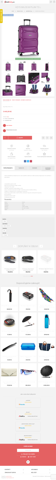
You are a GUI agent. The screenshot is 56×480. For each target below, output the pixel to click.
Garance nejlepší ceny (43, 137)
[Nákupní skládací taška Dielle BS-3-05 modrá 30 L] (46, 346)
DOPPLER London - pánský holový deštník (28, 332)
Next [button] (41, 246)
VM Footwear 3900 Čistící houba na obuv (46, 269)
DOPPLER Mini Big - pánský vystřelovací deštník (9, 306)
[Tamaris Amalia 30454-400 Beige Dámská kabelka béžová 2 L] (9, 372)
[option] (10, 262)
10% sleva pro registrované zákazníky (28, 59)
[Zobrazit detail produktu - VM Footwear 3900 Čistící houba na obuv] (45, 258)
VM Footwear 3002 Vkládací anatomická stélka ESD (28, 269)
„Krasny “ (28, 412)
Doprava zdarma (44, 147)
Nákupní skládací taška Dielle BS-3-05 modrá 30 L (46, 357)
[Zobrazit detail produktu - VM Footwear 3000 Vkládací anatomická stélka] (10, 258)
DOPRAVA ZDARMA (8, 15)
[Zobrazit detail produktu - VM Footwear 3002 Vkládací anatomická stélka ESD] (28, 258)
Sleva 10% (21, 168)
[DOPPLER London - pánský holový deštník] (28, 321)
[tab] (8, 168)
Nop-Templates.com (10, 477)
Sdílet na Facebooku (25, 161)
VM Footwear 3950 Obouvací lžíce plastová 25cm (9, 357)
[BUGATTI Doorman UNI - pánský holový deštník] (46, 372)
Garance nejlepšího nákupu (27, 147)
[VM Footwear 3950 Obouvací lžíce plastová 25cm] (9, 346)
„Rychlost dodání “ (28, 435)
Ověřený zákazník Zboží (32, 416)
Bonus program (11, 155)
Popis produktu (8, 168)
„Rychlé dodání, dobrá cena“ (28, 423)
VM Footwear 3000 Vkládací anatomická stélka (10, 269)
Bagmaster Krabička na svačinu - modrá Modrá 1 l (28, 357)
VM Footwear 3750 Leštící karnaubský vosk (9, 332)
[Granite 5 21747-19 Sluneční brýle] (28, 372)
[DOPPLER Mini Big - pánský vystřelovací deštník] (9, 295)
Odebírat (24, 456)
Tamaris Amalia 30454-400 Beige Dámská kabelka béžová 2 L (9, 383)
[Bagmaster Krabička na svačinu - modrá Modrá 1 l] (28, 346)
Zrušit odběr (32, 456)
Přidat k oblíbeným (47, 137)
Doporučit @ (51, 137)
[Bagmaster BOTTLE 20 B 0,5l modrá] (46, 321)
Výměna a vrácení (11, 147)
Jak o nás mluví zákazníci (28, 394)
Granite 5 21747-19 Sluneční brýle (28, 382)
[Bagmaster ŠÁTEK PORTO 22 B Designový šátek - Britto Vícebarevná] (46, 295)
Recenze (34, 168)
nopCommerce (9, 476)
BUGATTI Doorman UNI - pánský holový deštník (46, 383)
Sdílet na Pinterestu (31, 161)
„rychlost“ (28, 400)
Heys (8, 116)
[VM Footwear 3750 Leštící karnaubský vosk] (9, 321)
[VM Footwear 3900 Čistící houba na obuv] (28, 295)
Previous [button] (14, 246)
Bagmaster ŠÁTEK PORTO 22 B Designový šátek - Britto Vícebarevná (46, 306)
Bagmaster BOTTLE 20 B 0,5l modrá (46, 331)
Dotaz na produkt (48, 168)
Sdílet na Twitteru (28, 161)
